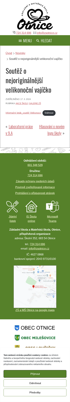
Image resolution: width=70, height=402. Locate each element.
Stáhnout (49, 113)
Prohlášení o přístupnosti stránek (35, 193)
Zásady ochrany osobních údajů (35, 181)
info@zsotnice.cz (47, 32)
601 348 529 (35, 165)
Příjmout (35, 373)
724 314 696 (23, 32)
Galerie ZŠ (35, 103)
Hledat (46, 40)
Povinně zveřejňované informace (35, 187)
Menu (27, 40)
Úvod (9, 53)
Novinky (20, 53)
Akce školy (22, 103)
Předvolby (35, 392)
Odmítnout (35, 383)
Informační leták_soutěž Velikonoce (23, 113)
